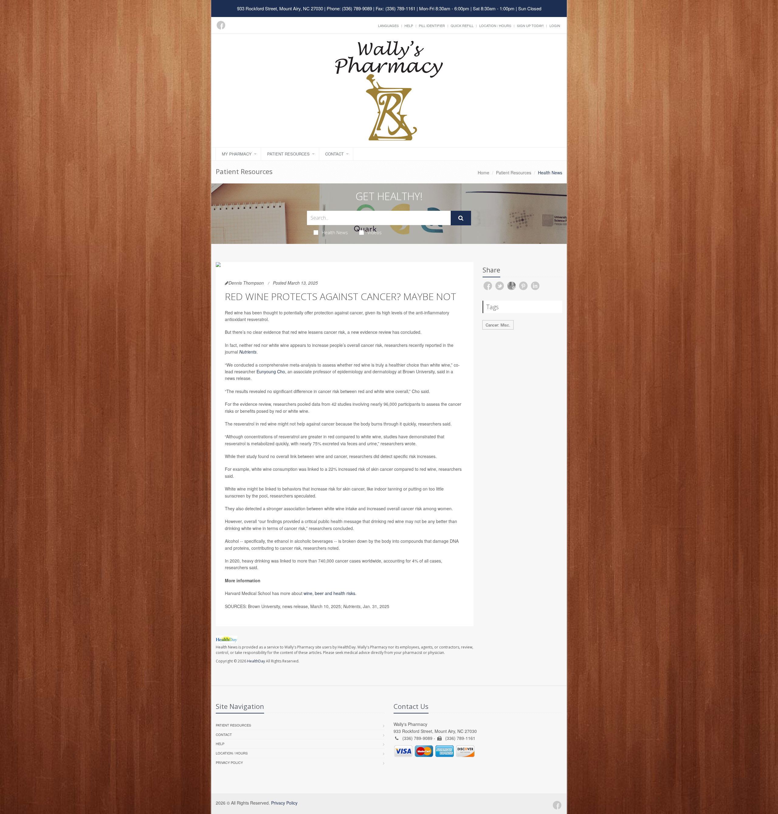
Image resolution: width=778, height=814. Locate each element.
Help (408, 25)
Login (554, 25)
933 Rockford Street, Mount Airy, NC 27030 (280, 8)
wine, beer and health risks (329, 593)
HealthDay (256, 661)
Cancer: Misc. (498, 325)
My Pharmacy (237, 154)
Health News (335, 232)
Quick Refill (462, 25)
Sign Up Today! (530, 25)
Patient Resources (288, 154)
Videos (374, 232)
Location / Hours (495, 25)
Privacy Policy (229, 762)
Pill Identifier (432, 25)
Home (483, 172)
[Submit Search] (461, 218)
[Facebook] (221, 25)
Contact (334, 154)
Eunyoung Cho (270, 371)
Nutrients (247, 352)
